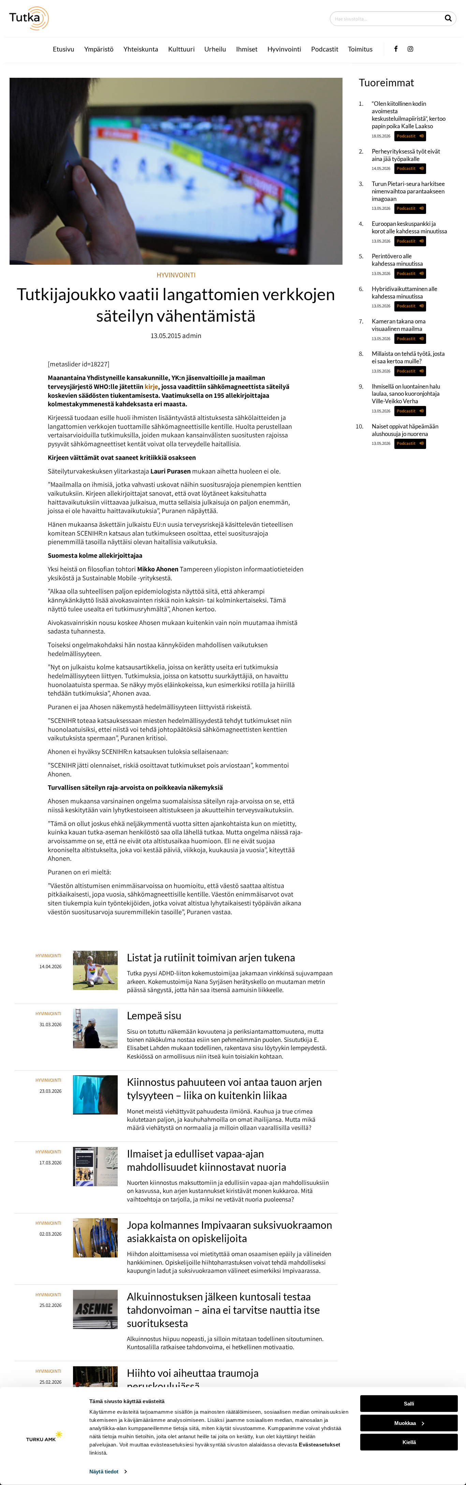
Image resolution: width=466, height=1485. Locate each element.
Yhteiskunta (140, 49)
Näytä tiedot (103, 1471)
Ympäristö (99, 49)
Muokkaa (405, 1423)
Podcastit (324, 49)
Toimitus (360, 49)
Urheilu (215, 49)
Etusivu (63, 49)
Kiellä (409, 1442)
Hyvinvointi (284, 49)
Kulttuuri (181, 49)
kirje (151, 386)
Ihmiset (247, 49)
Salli (409, 1404)
